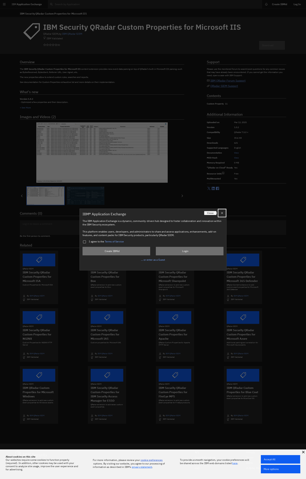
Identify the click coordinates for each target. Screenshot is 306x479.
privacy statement (142, 467)
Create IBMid (112, 251)
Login (185, 251)
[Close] (222, 213)
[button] (303, 452)
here (234, 463)
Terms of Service (114, 241)
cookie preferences (152, 460)
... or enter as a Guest (153, 259)
